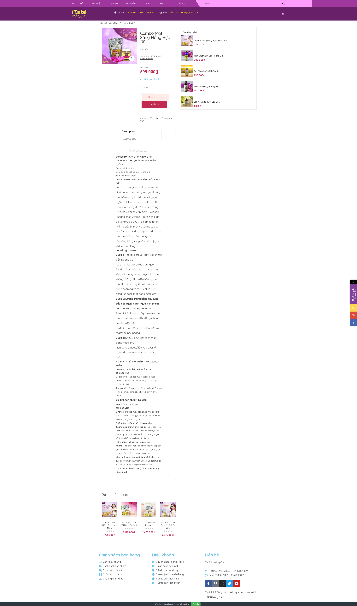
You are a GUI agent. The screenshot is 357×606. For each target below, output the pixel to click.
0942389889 (146, 12)
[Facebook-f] (208, 583)
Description (128, 131)
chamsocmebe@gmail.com (184, 12)
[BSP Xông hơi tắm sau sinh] (187, 101)
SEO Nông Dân (215, 597)
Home (103, 23)
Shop (108, 23)
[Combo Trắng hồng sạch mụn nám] (187, 40)
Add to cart (157, 97)
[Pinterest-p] (215, 583)
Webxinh (251, 592)
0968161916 (131, 12)
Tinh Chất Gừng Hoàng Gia (206, 86)
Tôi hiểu (196, 604)
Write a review (146, 58)
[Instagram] (222, 583)
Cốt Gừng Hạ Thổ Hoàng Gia (207, 71)
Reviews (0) (129, 139)
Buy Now (154, 104)
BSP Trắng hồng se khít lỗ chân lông (168, 525)
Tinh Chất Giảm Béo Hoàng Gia (208, 56)
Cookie (170, 604)
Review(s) (156, 56)
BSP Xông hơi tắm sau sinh (207, 102)
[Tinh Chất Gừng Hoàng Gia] (187, 86)
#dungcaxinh (237, 592)
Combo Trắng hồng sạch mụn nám (109, 525)
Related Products (115, 495)
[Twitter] (229, 583)
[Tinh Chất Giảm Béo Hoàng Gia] (187, 55)
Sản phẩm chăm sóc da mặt (123, 23)
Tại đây (142, 400)
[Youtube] (236, 583)
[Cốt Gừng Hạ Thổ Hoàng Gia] (187, 71)
